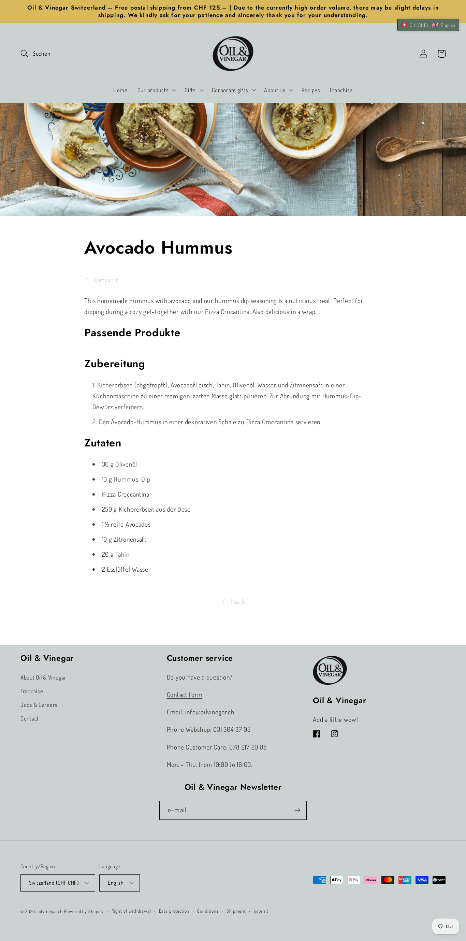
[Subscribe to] (297, 810)
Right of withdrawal (131, 911)
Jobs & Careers (39, 704)
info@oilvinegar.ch (210, 712)
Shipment (236, 911)
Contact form (185, 694)
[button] (35, 54)
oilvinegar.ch (50, 911)
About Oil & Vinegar (43, 677)
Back (238, 601)
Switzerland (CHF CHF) (54, 882)
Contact (29, 718)
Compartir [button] (106, 279)
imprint (261, 911)
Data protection (174, 911)
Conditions (207, 911)
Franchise (31, 691)
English (115, 882)
